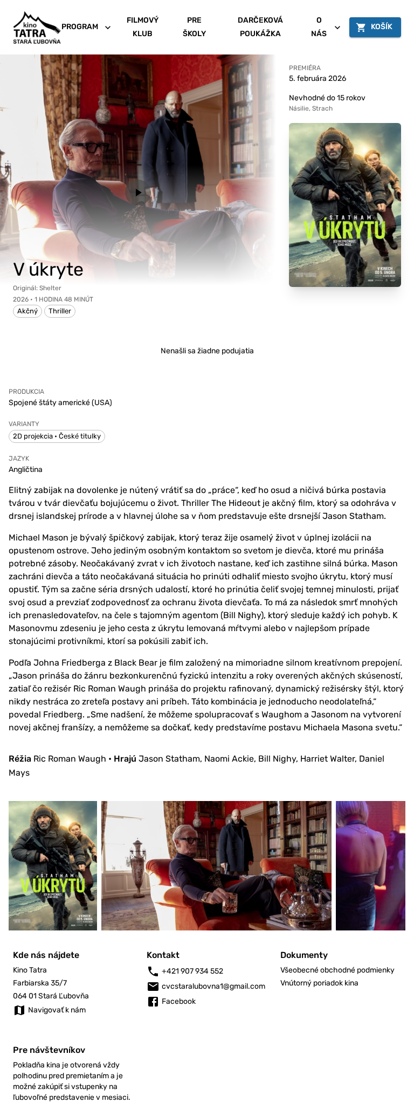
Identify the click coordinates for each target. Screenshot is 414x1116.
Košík (381, 26)
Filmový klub (142, 27)
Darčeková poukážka (260, 27)
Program (79, 26)
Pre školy (194, 27)
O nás (319, 27)
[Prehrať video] (138, 193)
